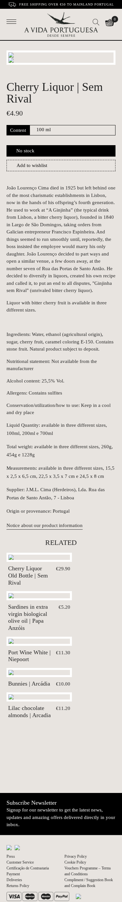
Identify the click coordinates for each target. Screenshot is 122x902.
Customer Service (20, 862)
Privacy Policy (75, 856)
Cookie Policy (75, 862)
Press (11, 856)
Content (18, 130)
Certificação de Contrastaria (28, 868)
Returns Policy (18, 885)
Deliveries (14, 880)
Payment (13, 874)
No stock (25, 150)
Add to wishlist (32, 165)
